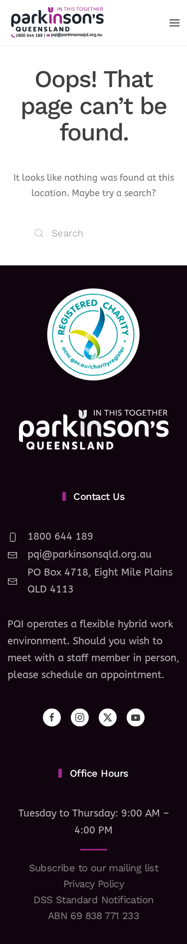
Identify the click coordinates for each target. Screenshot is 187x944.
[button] (175, 22)
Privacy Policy (93, 884)
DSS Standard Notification (93, 900)
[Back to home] (57, 22)
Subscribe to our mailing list (94, 868)
